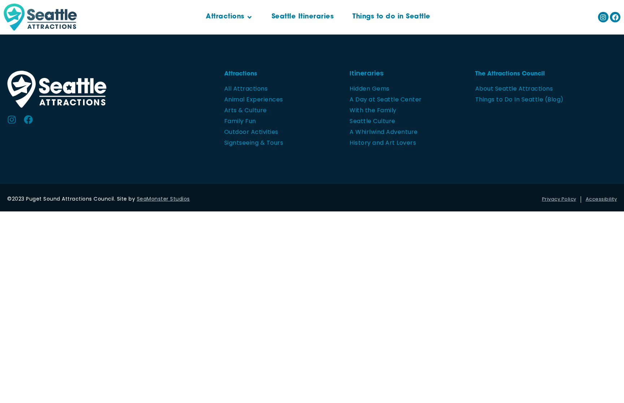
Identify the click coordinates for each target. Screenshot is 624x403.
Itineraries (367, 74)
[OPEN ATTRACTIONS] (249, 17)
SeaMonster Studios (163, 199)
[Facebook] (615, 17)
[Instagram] (603, 17)
